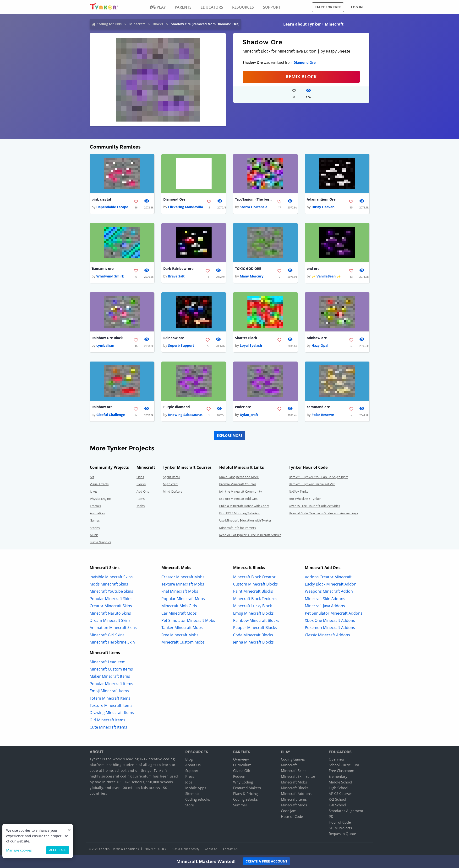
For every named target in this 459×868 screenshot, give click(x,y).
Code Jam (288, 810)
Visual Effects (99, 484)
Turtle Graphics (100, 542)
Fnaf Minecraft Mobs (179, 591)
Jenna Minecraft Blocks (253, 642)
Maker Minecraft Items (110, 676)
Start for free (328, 7)
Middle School (340, 782)
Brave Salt (176, 276)
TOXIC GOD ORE (248, 268)
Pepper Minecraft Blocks (255, 627)
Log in (357, 7)
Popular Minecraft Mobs (183, 598)
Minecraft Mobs (294, 782)
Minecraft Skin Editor (298, 776)
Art (92, 477)
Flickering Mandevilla (185, 207)
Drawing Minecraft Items (112, 712)
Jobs (188, 782)
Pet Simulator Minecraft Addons (333, 613)
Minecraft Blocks (294, 787)
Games (95, 520)
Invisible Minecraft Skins (111, 577)
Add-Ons (143, 491)
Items (141, 498)
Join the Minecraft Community (240, 491)
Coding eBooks (197, 799)
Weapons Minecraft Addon (329, 591)
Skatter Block (246, 337)
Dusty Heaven (322, 207)
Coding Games (293, 759)
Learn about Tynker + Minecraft (313, 24)
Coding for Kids (109, 24)
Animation (97, 513)
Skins (140, 477)
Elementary (338, 776)
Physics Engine (100, 498)
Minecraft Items (294, 799)
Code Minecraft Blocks (253, 635)
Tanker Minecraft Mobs (182, 627)
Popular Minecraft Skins (111, 598)
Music (94, 535)
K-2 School (337, 799)
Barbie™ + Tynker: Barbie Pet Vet (312, 484)
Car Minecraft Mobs (179, 613)
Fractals (95, 506)
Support (191, 770)
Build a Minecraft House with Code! (244, 506)
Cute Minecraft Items (108, 727)
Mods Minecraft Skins (109, 584)
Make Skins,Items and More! (239, 477)
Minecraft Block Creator (254, 577)
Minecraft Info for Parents (237, 528)
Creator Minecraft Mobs (182, 577)
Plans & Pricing (245, 793)
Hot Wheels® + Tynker (305, 498)
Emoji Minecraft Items (109, 690)
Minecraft (137, 24)
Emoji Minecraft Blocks (253, 613)
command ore (318, 407)
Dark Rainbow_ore (178, 268)
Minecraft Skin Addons (325, 598)
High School (338, 787)
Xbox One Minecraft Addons (330, 620)
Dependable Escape (112, 207)
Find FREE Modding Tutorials (239, 513)
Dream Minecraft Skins (110, 620)
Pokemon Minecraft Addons (330, 627)
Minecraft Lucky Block (252, 605)
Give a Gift (241, 770)
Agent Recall (171, 477)
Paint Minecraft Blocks (253, 591)
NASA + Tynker (299, 491)
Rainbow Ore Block (107, 337)
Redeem (239, 776)
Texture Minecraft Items (111, 705)
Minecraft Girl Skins (107, 635)
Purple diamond (176, 407)
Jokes (93, 491)
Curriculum (242, 764)
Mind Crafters (172, 491)
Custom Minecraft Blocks (255, 584)
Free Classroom (341, 770)
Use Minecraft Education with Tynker (245, 520)
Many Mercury (251, 276)
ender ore (243, 407)
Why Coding (243, 782)
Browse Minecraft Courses (237, 484)
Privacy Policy (155, 849)
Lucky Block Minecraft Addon (330, 584)
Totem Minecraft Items (110, 698)
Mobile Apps (195, 787)
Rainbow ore (173, 337)
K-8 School (337, 805)
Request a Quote (342, 833)
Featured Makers (247, 787)
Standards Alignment (346, 810)
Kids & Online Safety (186, 849)
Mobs (141, 506)
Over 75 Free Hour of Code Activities (314, 506)
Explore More (229, 435)
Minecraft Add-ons (296, 793)
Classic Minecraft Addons (327, 635)
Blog (189, 759)
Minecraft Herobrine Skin (112, 642)
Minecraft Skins (293, 770)
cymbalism (105, 345)
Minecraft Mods (294, 805)
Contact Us (230, 849)
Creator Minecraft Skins (111, 605)
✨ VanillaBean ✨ (326, 276)
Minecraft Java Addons (325, 605)
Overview (241, 759)
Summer (240, 805)
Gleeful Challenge (110, 414)
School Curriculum (344, 764)
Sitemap (192, 793)
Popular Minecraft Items (111, 683)
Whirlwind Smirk (110, 276)
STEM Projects (340, 827)
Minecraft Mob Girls (179, 605)
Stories (95, 528)
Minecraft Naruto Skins (110, 613)
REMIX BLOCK (301, 77)
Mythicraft (170, 484)
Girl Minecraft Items (107, 720)
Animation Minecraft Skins (113, 627)
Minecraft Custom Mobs (183, 642)
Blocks (158, 24)
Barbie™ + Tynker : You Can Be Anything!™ (318, 477)
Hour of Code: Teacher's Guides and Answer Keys (323, 513)
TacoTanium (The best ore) (254, 199)
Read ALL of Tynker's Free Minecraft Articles (250, 535)
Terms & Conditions (126, 849)
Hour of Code (292, 816)
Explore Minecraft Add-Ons (238, 498)
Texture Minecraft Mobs (182, 584)
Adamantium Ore (321, 199)
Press (189, 776)
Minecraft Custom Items (111, 669)
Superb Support (181, 345)
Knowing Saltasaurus (185, 414)
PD (331, 816)
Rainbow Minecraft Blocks (256, 620)
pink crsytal (101, 199)
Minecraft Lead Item (108, 662)
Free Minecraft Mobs (179, 635)
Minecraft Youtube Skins (111, 591)
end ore (313, 268)
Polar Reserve (322, 414)
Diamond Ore (305, 62)
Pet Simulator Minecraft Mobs (188, 620)
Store (189, 805)
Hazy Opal (319, 345)
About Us (193, 764)
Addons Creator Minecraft (328, 577)
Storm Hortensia (253, 207)
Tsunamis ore (103, 268)
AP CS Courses (340, 793)
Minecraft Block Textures (255, 598)
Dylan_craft (249, 414)
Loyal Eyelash (251, 345)
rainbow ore (317, 337)
